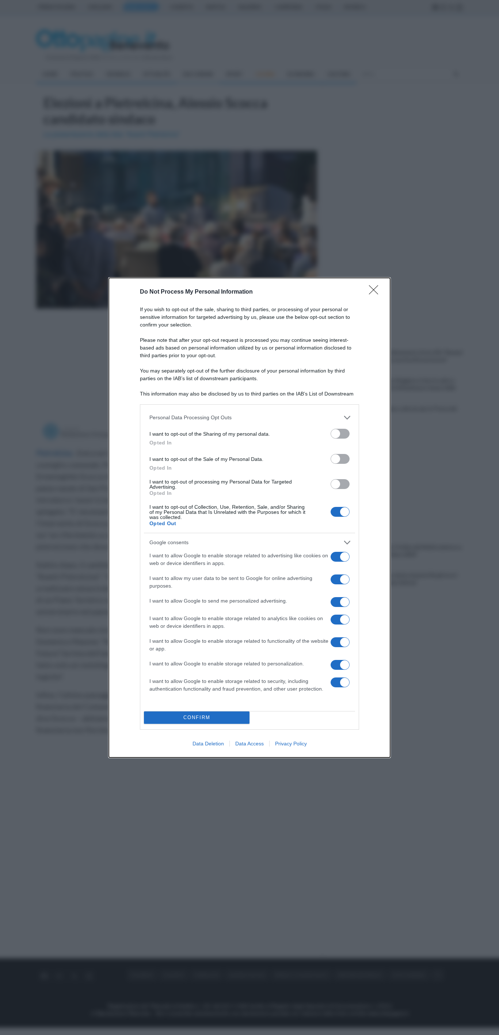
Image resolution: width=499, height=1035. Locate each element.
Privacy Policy (291, 743)
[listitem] (249, 417)
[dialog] (249, 517)
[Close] (376, 292)
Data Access (249, 743)
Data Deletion (208, 743)
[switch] (340, 434)
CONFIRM (196, 717)
